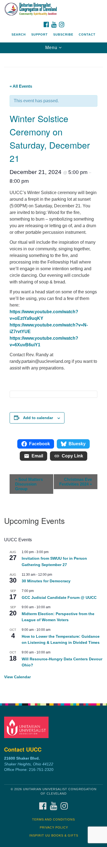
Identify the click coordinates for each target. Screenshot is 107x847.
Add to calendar (38, 418)
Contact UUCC (22, 749)
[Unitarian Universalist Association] (27, 727)
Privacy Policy (54, 827)
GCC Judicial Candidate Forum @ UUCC (59, 597)
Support (39, 34)
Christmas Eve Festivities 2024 (75, 481)
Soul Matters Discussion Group (29, 484)
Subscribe (63, 34)
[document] (53, 375)
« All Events (21, 86)
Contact (87, 34)
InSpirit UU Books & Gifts (53, 835)
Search (19, 34)
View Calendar (17, 677)
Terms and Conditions (53, 819)
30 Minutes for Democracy (46, 581)
